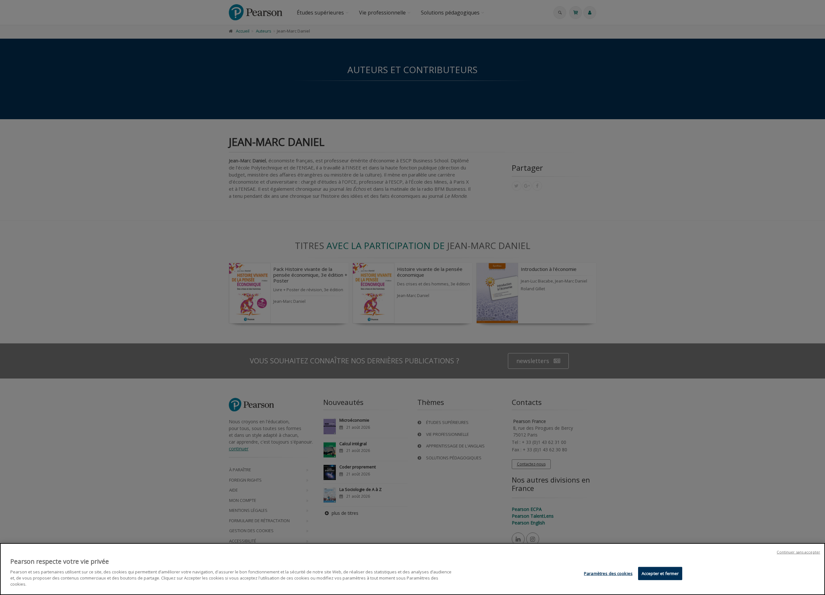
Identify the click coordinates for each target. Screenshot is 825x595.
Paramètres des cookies (608, 573)
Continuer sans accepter (798, 552)
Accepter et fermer (660, 573)
